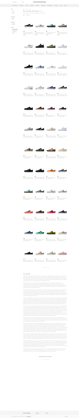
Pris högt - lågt (14, 30)
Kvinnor (13, 12)
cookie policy (29, 416)
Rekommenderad (15, 29)
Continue (66, 416)
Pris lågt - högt (14, 31)
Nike (13, 18)
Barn (13, 13)
